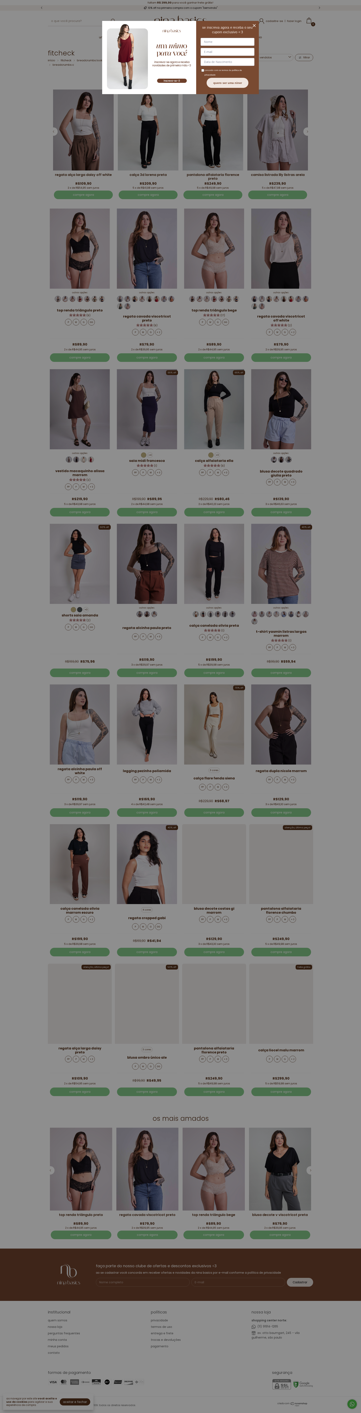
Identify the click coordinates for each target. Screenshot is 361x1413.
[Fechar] (254, 25)
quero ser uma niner (227, 83)
